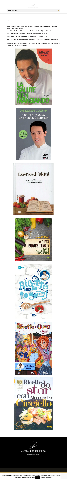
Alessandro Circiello (29, 470)
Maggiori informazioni (46, 477)
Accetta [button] (37, 477)
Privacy (46, 470)
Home (19, 470)
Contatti (39, 470)
